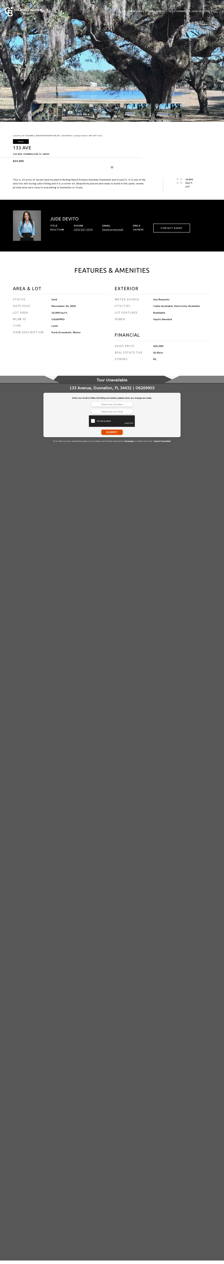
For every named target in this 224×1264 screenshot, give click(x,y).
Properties (137, 11)
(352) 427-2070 (83, 229)
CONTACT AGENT (172, 228)
